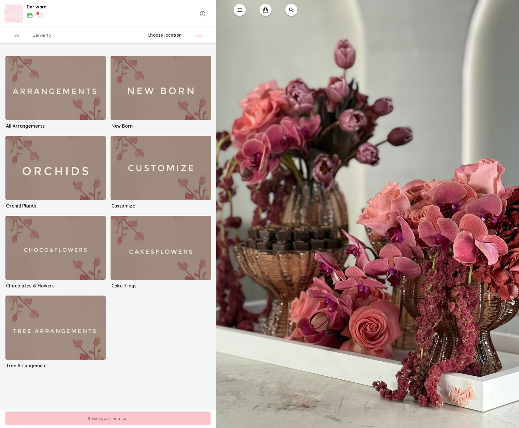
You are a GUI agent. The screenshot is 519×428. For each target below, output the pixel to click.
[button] (108, 13)
